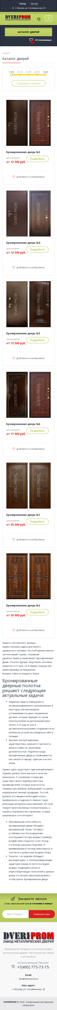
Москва (34, 3)
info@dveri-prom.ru (28, 978)
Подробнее (37, 159)
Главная (6, 53)
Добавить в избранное (30, 176)
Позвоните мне (41, 914)
